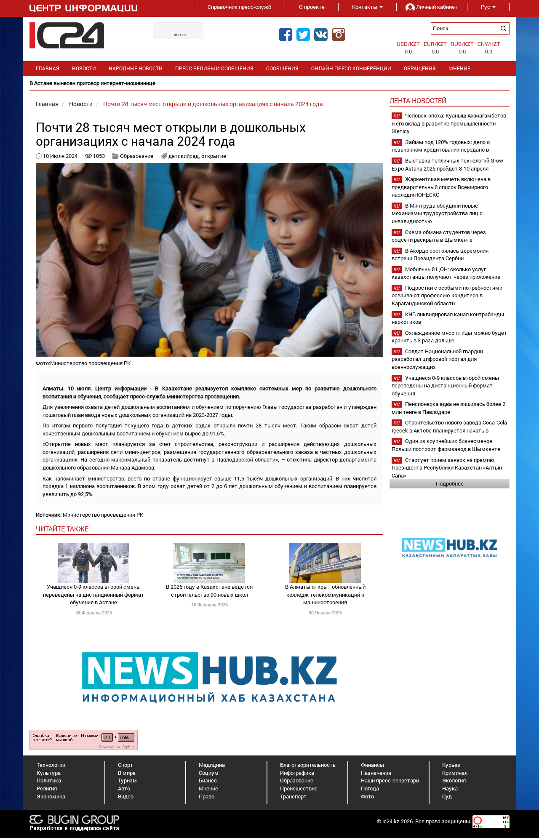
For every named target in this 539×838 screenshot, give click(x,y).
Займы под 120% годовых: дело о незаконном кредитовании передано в (441, 146)
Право (206, 796)
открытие (213, 156)
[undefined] (83, 739)
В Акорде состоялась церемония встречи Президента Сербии (440, 254)
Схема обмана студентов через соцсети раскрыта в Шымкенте (439, 236)
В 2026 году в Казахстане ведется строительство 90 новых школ (209, 590)
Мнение (459, 68)
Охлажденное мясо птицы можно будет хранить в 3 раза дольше (449, 336)
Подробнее (450, 483)
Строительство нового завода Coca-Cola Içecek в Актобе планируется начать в (449, 426)
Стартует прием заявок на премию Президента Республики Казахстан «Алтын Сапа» (447, 467)
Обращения (420, 68)
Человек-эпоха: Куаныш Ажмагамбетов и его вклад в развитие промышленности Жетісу (449, 123)
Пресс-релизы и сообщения (214, 68)
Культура (49, 773)
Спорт (125, 765)
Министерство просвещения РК (103, 514)
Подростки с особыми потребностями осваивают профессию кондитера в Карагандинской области (447, 295)
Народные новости (136, 68)
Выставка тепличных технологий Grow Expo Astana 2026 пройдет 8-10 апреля (447, 164)
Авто (124, 788)
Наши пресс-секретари (390, 780)
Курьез (451, 765)
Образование (136, 156)
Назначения (376, 773)
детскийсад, (184, 156)
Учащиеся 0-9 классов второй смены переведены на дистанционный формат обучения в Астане (93, 594)
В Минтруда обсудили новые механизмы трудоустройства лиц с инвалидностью (437, 213)
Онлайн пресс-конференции (351, 68)
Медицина (212, 765)
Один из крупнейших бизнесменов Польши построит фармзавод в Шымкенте (446, 445)
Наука (450, 788)
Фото (367, 796)
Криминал (454, 773)
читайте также (62, 528)
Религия (47, 788)
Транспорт (293, 796)
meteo (180, 35)
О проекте (312, 7)
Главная (47, 68)
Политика (49, 780)
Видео (125, 796)
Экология (454, 780)
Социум (209, 773)
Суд (447, 796)
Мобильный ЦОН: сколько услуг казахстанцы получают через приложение (446, 273)
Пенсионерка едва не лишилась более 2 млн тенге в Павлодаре (448, 408)
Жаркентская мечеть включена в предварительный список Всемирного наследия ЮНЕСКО (441, 186)
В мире (127, 773)
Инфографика (297, 773)
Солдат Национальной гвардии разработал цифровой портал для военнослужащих (437, 359)
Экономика (51, 796)
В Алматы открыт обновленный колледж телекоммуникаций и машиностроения (325, 594)
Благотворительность (308, 765)
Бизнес (208, 780)
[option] (269, 83)
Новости (84, 68)
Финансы (372, 765)
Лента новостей (418, 100)
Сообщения (282, 68)
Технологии (51, 765)
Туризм (127, 780)
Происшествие (299, 788)
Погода (370, 788)
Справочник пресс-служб (239, 7)
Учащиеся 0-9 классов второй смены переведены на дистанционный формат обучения (445, 385)
